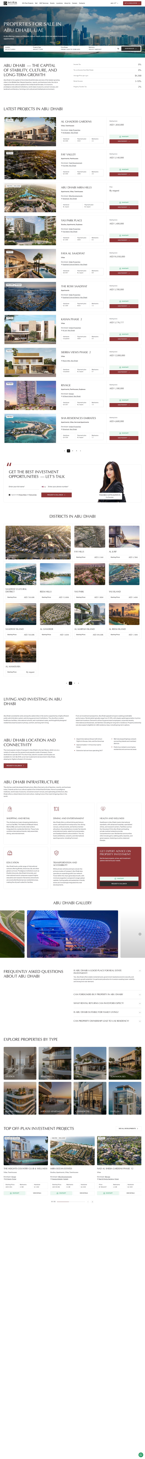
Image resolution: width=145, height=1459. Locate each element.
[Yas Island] (124, 581)
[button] (44, 487)
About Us (67, 3)
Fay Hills (65, 166)
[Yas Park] (89, 581)
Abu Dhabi (74, 133)
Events (52, 3)
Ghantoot (66, 198)
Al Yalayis (8, 1179)
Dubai (14, 1179)
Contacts (82, 3)
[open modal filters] (118, 48)
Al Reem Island (68, 396)
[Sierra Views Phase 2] (72, 362)
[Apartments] (55, 1063)
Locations (59, 3)
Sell (36, 3)
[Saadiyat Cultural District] (21, 581)
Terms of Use (32, 495)
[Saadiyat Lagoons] (38, 542)
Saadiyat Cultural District (71, 264)
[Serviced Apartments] (55, 1098)
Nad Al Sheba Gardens (106, 1179)
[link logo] (10, 3)
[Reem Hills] (55, 581)
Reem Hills (66, 361)
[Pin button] (5, 934)
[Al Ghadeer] (55, 620)
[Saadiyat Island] (21, 620)
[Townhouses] (125, 1063)
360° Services (43, 3)
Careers (74, 3)
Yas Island (66, 231)
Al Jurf (65, 330)
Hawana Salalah (57, 1179)
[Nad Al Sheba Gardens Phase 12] (119, 1165)
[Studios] (20, 1063)
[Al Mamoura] (21, 657)
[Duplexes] (125, 1098)
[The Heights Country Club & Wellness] (26, 1165)
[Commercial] (90, 1098)
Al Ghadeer (66, 133)
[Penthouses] (20, 1098)
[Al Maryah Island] (89, 620)
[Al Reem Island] (124, 620)
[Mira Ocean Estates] (72, 1165)
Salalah (65, 1179)
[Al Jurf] (124, 542)
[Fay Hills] (89, 542)
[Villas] (90, 1063)
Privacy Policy (23, 495)
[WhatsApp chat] (140, 1454)
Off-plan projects (27, 3)
